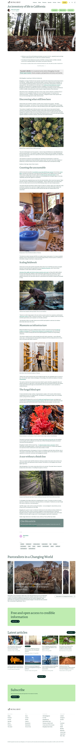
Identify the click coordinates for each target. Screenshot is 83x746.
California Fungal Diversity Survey (46, 399)
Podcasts (44, 2)
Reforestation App (47, 721)
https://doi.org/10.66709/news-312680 (28, 525)
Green (34, 546)
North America (24, 548)
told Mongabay (22, 379)
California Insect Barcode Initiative (48, 174)
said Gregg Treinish (23, 316)
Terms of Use (28, 726)
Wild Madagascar (46, 715)
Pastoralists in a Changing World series (64, 596)
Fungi (29, 546)
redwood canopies (43, 444)
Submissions (27, 725)
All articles (70, 632)
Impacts (27, 721)
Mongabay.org (46, 719)
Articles (54, 2)
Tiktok (61, 725)
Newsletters (27, 723)
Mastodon (62, 730)
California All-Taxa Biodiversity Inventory (52, 85)
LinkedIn (62, 715)
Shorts (59, 2)
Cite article (70, 10)
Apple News (62, 734)
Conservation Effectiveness (48, 725)
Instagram (62, 717)
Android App (62, 732)
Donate (64, 2)
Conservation (44, 544)
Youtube (62, 719)
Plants (52, 546)
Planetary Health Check (48, 723)
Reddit (61, 726)
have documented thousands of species (35, 400)
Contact (27, 717)
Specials (49, 2)
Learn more (14, 621)
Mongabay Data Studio (47, 726)
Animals (22, 544)
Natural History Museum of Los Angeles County (42, 331)
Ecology (55, 544)
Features (35, 2)
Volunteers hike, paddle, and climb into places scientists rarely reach (34, 272)
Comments (54, 10)
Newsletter (14, 696)
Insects (38, 546)
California (58, 546)
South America (32, 548)
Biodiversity (28, 544)
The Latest (10, 726)
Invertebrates (46, 546)
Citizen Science (36, 544)
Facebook (62, 723)
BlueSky (62, 728)
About (26, 715)
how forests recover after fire (49, 439)
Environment (23, 546)
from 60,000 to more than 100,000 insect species (42, 172)
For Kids (44, 717)
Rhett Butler (25, 535)
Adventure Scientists (45, 268)
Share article (62, 10)
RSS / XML (62, 735)
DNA (50, 544)
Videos (39, 2)
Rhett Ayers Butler (15, 9)
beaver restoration (51, 444)
